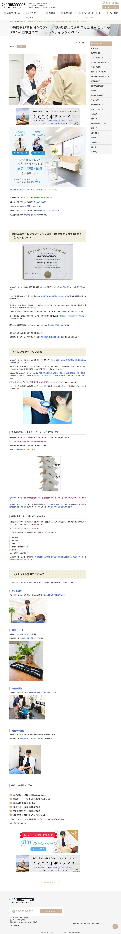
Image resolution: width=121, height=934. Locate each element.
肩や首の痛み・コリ (98, 123)
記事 (16, 22)
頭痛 (92, 147)
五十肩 (93, 151)
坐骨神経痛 (95, 67)
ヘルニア (94, 114)
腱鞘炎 (93, 90)
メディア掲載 (95, 57)
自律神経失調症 (96, 86)
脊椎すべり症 (95, 109)
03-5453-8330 (24, 911)
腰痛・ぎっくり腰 (97, 72)
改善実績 (94, 53)
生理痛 (93, 137)
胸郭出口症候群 (96, 95)
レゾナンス (49, 190)
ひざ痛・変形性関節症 (98, 76)
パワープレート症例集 (98, 62)
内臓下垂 (94, 118)
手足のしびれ (95, 100)
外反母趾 (94, 142)
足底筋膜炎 (95, 81)
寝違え (93, 128)
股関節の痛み (95, 104)
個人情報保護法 (15, 926)
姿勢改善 (94, 133)
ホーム (11, 22)
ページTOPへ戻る (115, 926)
